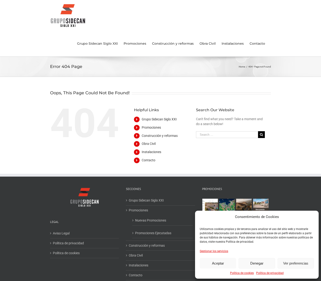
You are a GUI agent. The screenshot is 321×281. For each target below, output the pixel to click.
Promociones (151, 127)
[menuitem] (97, 43)
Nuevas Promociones (150, 220)
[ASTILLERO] (261, 206)
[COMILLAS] (244, 206)
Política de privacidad (270, 273)
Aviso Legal (61, 233)
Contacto (148, 160)
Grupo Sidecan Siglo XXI (159, 119)
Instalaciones (151, 152)
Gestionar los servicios (214, 251)
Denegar (256, 263)
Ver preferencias (295, 263)
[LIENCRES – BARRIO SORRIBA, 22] (227, 206)
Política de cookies (242, 273)
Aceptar (218, 263)
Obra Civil (149, 144)
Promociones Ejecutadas (153, 233)
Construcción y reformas (160, 136)
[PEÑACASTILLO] (210, 206)
